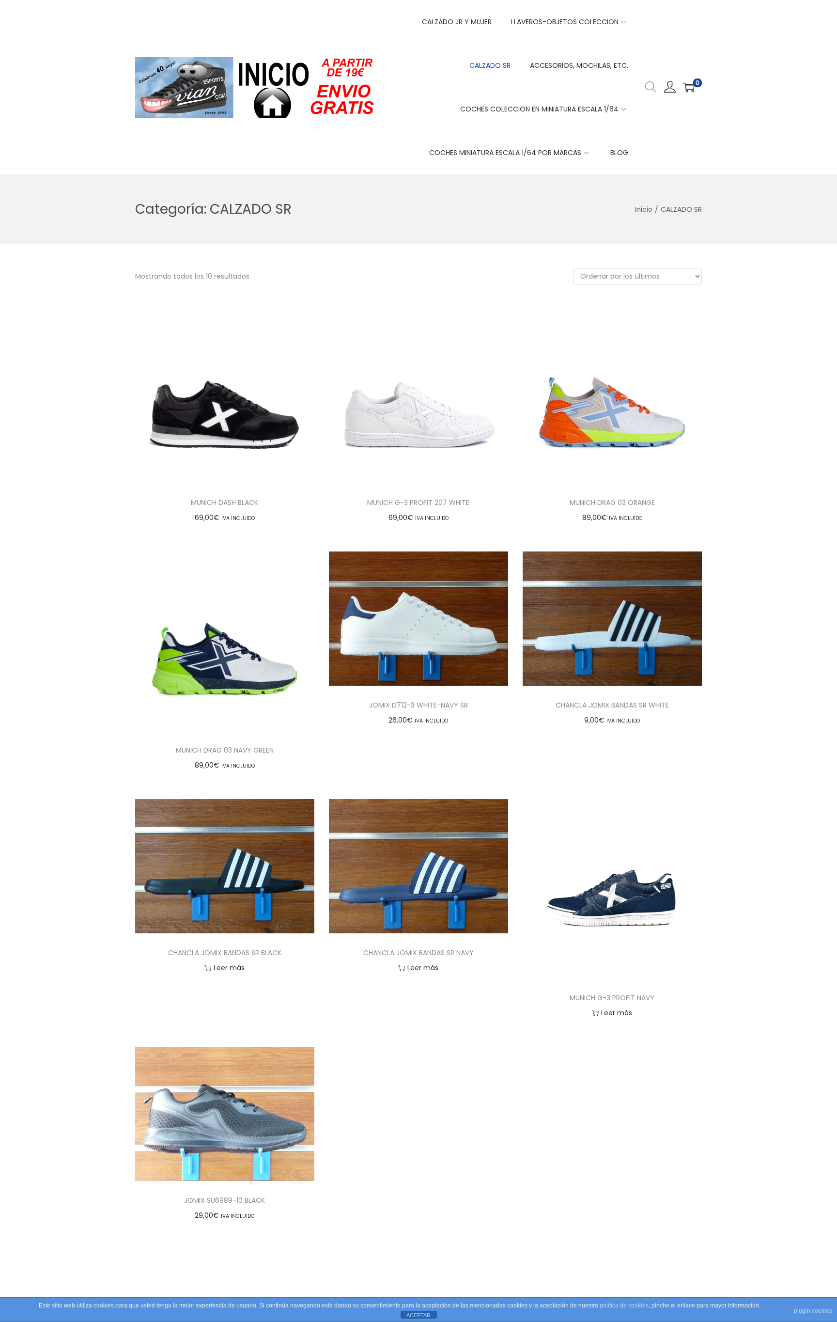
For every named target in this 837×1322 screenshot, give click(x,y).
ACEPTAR (418, 1315)
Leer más (229, 968)
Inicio (643, 209)
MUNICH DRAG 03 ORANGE (612, 502)
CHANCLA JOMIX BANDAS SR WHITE (612, 705)
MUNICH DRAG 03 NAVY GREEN (225, 750)
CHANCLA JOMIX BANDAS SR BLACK (224, 953)
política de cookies (624, 1305)
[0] (689, 87)
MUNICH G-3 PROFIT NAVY (612, 998)
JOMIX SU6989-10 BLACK (224, 1200)
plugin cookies (813, 1310)
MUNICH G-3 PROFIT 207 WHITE (418, 502)
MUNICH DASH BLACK (224, 502)
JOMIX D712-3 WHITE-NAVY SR (418, 705)
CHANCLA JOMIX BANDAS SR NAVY (418, 953)
